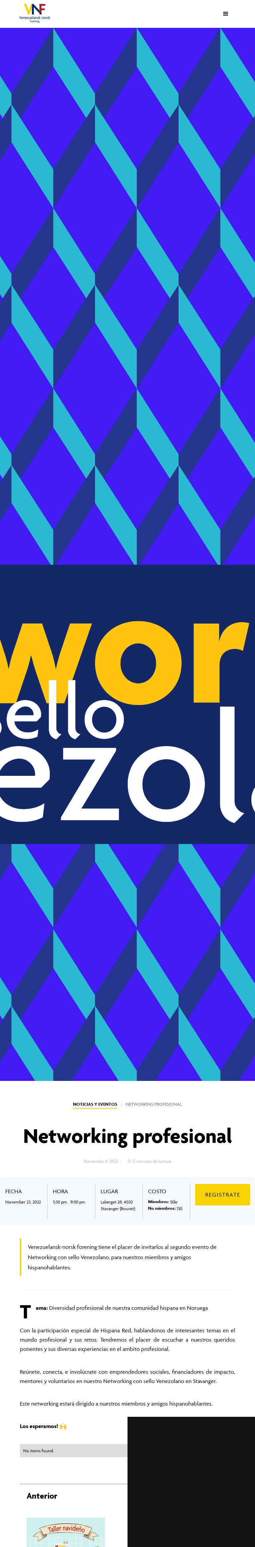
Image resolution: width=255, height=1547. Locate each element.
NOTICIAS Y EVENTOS (95, 1104)
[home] (34, 13)
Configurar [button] (191, 1525)
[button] (226, 14)
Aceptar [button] (158, 1525)
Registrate (222, 1194)
